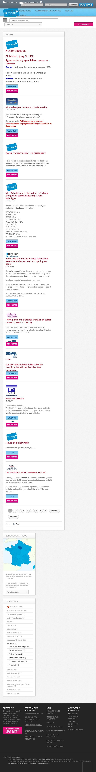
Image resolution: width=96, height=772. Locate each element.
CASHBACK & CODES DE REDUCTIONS (34, 738)
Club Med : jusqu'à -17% (19, 56)
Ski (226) (10, 622)
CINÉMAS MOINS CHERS (34, 713)
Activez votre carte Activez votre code (12, 730)
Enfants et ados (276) (14, 673)
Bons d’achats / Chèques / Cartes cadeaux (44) (18, 685)
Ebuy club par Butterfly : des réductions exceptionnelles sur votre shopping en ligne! (27, 261)
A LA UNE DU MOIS (16, 50)
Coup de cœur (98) (16, 607)
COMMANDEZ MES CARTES (53, 712)
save (8, 359)
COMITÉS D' (50, 730)
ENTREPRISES (60, 730)
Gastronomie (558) (13, 677)
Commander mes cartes (48, 11)
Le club (69, 11)
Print (17, 524)
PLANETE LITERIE (15, 398)
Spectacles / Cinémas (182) (16, 640)
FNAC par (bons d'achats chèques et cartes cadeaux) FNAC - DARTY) (28, 321)
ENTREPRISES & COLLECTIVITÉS (52, 735)
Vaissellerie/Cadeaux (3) (17, 658)
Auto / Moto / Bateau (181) (16, 618)
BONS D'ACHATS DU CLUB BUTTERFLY (26, 153)
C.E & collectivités (16, 15)
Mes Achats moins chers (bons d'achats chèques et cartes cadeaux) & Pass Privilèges (27, 195)
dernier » (13, 516)
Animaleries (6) (14, 665)
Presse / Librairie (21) (14, 680)
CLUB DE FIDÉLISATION (55, 746)
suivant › (54, 510)
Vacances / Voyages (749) (16, 614)
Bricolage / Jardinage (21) (18, 661)
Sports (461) (11, 625)
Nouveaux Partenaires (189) (17, 611)
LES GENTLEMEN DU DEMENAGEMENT (26, 472)
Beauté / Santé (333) (14, 633)
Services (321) (12, 669)
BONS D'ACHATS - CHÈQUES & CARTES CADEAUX (32, 719)
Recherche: (5, 20)
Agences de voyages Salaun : (27, 61)
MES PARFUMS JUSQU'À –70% (34, 726)
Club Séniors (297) (13, 689)
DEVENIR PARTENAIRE (54, 726)
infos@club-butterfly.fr (30, 2)
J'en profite (12, 90)
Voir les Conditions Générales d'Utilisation (22, 763)
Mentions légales (43, 763)
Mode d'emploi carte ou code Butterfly (26, 107)
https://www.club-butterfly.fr (41, 759)
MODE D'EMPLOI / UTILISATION (52, 718)
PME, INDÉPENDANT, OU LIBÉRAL (55, 741)
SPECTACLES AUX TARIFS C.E (34, 732)
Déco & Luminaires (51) (17, 650)
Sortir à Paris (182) (13, 693)
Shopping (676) (12, 629)
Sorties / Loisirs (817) (14, 636)
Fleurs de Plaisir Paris (17, 442)
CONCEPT (50, 723)
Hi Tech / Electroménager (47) (19, 647)
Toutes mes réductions (18, 11)
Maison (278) (11, 643)
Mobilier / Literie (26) (16, 654)
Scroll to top (87, 767)
